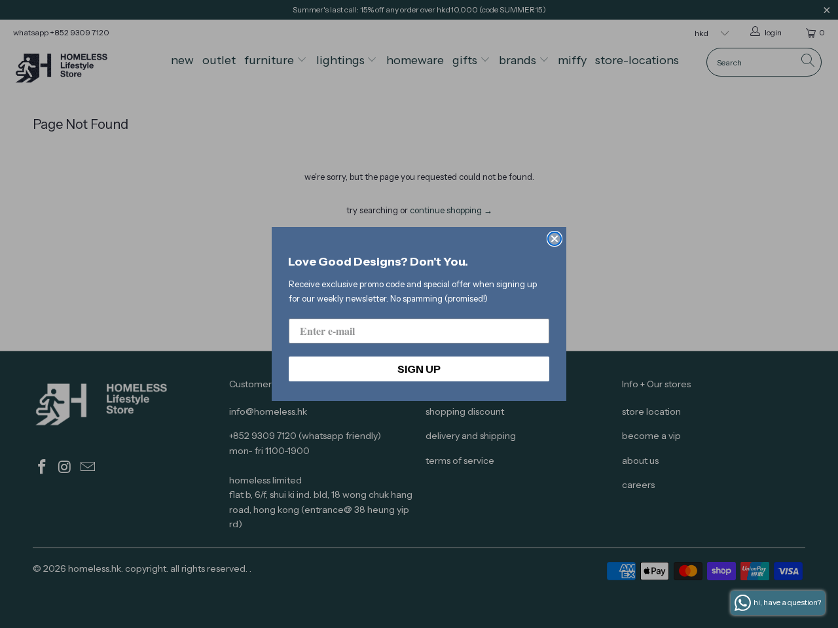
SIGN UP (419, 368)
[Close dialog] (554, 238)
